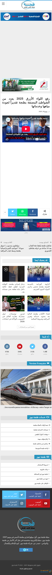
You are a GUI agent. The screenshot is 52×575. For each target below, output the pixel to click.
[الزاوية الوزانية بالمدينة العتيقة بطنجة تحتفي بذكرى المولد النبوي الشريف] (38, 274)
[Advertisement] (26, 48)
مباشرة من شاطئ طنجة (40, 444)
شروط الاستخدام (43, 465)
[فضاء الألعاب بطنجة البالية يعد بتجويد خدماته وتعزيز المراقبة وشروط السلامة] (38, 303)
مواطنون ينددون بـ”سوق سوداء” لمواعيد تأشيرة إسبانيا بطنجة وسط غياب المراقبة (12, 248)
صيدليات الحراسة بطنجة (40, 430)
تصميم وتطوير (28, 568)
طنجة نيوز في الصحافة (41, 474)
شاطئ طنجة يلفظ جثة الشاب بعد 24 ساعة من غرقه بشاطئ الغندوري (40, 248)
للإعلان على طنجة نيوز (41, 483)
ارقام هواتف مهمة (43, 439)
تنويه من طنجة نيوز (42, 479)
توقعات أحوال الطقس (41, 434)
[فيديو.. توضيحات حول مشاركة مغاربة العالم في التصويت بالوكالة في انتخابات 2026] (13, 303)
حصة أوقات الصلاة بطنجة (40, 425)
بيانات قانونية (44, 469)
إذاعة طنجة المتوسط (41, 448)
